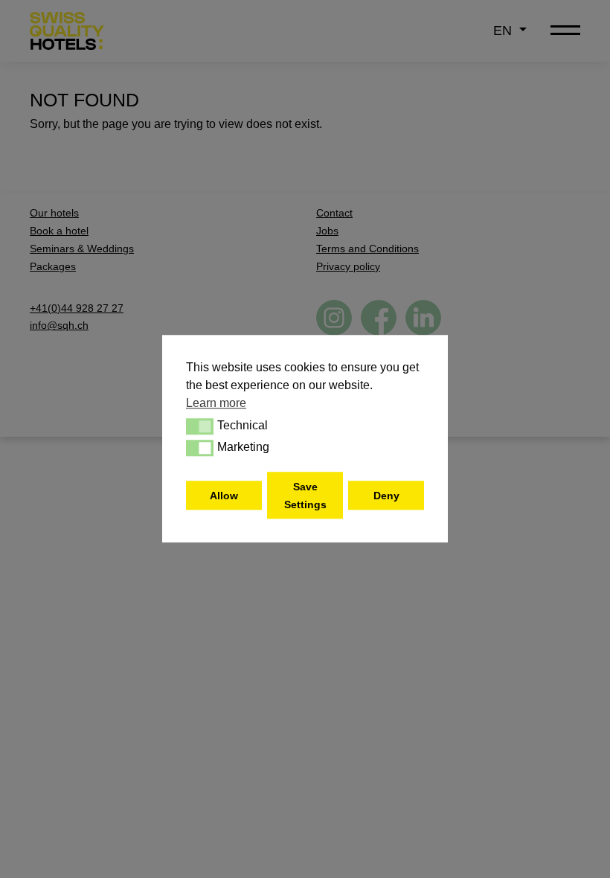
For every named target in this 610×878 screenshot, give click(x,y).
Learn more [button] (216, 403)
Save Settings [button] (305, 495)
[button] (200, 426)
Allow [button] (224, 496)
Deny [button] (386, 496)
